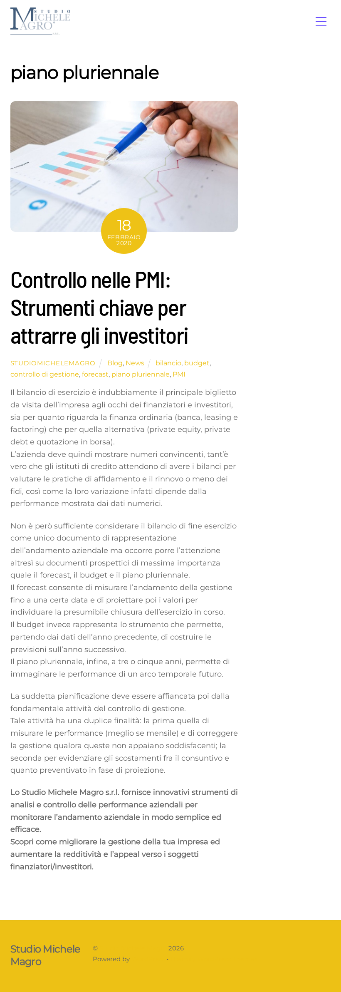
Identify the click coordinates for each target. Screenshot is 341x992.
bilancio (168, 363)
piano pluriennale (140, 374)
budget (197, 363)
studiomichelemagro (53, 363)
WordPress (148, 959)
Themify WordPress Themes (213, 959)
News (135, 363)
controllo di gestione (44, 374)
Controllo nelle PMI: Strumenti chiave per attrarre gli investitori (99, 306)
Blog (115, 363)
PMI (179, 374)
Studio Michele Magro (133, 948)
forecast (95, 374)
